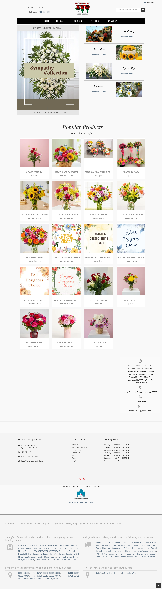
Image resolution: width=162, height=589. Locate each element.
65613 (39, 576)
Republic (117, 573)
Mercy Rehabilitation (26, 560)
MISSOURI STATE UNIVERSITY (45, 551)
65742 (33, 573)
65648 (57, 576)
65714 (70, 576)
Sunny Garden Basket (66, 172)
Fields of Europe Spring (66, 215)
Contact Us (76, 453)
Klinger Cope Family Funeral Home (134, 554)
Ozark (111, 573)
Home (46, 21)
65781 (45, 573)
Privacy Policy (77, 450)
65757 (39, 573)
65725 (49, 579)
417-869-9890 (44, 12)
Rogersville (126, 573)
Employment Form (78, 461)
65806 (70, 573)
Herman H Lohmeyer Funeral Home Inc (140, 551)
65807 (76, 573)
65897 (32, 579)
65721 (76, 576)
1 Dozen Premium (98, 300)
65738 (26, 579)
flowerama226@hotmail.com (31, 456)
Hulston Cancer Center (27, 548)
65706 (64, 576)
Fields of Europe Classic (131, 215)
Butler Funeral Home (104, 545)
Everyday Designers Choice (66, 300)
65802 (51, 573)
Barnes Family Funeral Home (127, 542)
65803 (57, 573)
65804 (64, 573)
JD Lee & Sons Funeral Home (107, 554)
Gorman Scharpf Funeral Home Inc (125, 548)
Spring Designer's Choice (66, 257)
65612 (33, 576)
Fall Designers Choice (34, 300)
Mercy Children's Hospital (66, 560)
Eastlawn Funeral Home (141, 545)
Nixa (106, 573)
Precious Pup (99, 343)
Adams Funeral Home (104, 542)
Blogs (74, 458)
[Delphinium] (48, 70)
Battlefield (99, 573)
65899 (44, 579)
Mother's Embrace (66, 343)
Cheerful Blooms (98, 215)
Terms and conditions (79, 447)
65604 (20, 573)
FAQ (73, 455)
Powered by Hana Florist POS (81, 502)
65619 (45, 576)
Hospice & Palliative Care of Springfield (63, 545)
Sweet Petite (131, 300)
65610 (26, 573)
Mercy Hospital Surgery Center (30, 557)
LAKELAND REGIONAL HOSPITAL (52, 548)
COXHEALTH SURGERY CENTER (32, 545)
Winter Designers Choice (131, 257)
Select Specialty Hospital (45, 560)
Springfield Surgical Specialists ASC (64, 554)
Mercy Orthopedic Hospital (68, 557)
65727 (20, 579)
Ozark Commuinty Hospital (38, 554)
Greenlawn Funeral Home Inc (112, 551)
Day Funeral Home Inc (122, 545)
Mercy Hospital (50, 557)
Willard (135, 573)
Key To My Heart (34, 343)
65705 (55, 579)
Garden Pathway (34, 257)
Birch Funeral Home (148, 542)
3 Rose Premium (34, 172)
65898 (38, 579)
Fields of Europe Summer (34, 215)
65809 (20, 576)
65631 (51, 576)
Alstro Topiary (131, 172)
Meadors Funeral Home (129, 557)
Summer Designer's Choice (99, 257)
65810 (26, 576)
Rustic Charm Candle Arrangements (99, 172)
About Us (75, 445)
